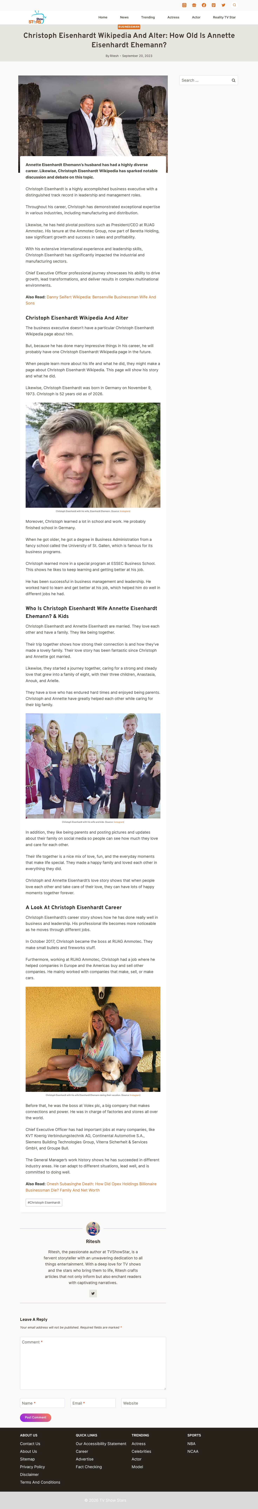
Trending (148, 17)
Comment (32, 1342)
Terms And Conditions (40, 1482)
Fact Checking (89, 1466)
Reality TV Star (224, 17)
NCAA (193, 1451)
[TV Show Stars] (37, 17)
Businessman (129, 26)
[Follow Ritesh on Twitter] (93, 1293)
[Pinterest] (213, 5)
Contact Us (30, 1443)
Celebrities (141, 1451)
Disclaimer (29, 1474)
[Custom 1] (194, 5)
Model (137, 1466)
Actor (196, 17)
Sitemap (27, 1459)
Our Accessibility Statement (101, 1443)
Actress (173, 17)
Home (102, 17)
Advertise (85, 1459)
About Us (28, 1451)
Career (82, 1451)
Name (29, 1403)
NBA (191, 1443)
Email (78, 1403)
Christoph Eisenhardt (44, 1202)
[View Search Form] (234, 5)
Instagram (125, 511)
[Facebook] (204, 5)
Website (130, 1403)
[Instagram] (184, 5)
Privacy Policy (32, 1466)
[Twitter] (223, 5)
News (124, 17)
